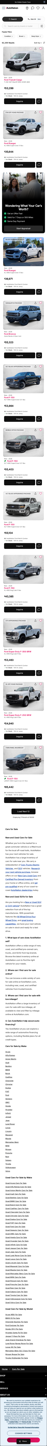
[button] (27, 8)
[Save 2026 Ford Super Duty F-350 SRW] (40, 620)
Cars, (23, 865)
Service (4, 1388)
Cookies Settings (23, 1433)
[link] (11, 8)
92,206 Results (8, 43)
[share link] (35, 49)
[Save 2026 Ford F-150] (40, 366)
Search (14, 19)
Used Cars (32, 875)
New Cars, (22, 875)
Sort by (37, 43)
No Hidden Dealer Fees (22, 2)
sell (2, 1382)
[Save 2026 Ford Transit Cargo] (40, 49)
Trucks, (29, 865)
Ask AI (33, 19)
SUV (20, 868)
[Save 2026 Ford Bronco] (40, 303)
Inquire (19, 101)
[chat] (32, 8)
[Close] (45, 1399)
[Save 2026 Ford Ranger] (40, 112)
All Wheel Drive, (24, 916)
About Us (5, 1395)
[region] (23, 1421)
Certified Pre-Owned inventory (19, 879)
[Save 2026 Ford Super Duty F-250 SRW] (40, 684)
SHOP (2, 1375)
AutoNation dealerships (22, 890)
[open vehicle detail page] (23, 61)
